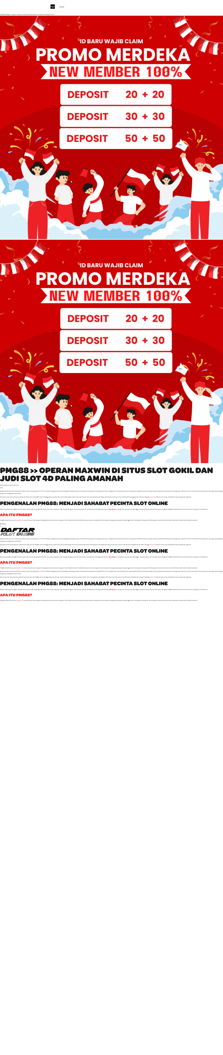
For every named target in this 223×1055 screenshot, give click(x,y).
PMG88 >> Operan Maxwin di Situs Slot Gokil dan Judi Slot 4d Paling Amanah (29, 14)
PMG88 (61, 7)
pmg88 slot (19, 520)
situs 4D (152, 497)
